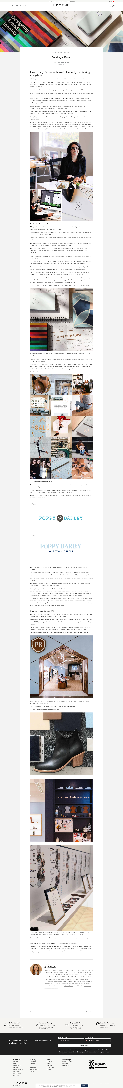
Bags (69, 9)
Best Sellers (51, 9)
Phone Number (89, 1037)
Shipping (15, 1064)
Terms (63, 1053)
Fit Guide (15, 1068)
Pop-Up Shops (50, 1068)
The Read (55, 52)
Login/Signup (17, 1074)
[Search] (110, 6)
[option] (61, 1)
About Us (32, 1064)
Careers (32, 1072)
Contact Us (33, 1062)
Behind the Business (64, 52)
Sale (86, 9)
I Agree (84, 1085)
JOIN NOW (84, 1045)
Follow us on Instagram (17, 1083)
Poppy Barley (61, 5)
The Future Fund (34, 1070)
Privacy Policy (69, 1086)
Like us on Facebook (14, 1083)
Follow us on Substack (26, 1083)
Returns (15, 1062)
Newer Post (89, 1012)
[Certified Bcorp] (95, 1064)
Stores (16, 5)
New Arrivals (40, 9)
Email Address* (62, 1037)
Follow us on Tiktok (20, 1083)
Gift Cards (16, 1076)
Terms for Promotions (71, 1083)
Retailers (48, 1070)
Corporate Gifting (67, 1062)
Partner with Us (66, 1066)
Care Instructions (18, 1070)
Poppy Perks (22, 5)
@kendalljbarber (68, 986)
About (11, 5)
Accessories (77, 9)
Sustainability (33, 1068)
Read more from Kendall (51, 988)
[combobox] (87, 1040)
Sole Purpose (87, 986)
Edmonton (49, 1062)
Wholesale (65, 1064)
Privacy (84, 1083)
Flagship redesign (38, 614)
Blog (31, 1066)
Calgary (48, 1064)
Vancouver (49, 1066)
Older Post (33, 1012)
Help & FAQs (16, 1066)
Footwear (61, 9)
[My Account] (107, 6)
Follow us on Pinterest (23, 1083)
